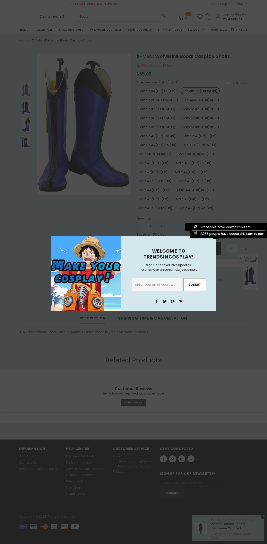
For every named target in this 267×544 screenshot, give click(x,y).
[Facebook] (157, 301)
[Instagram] (173, 301)
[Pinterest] (181, 301)
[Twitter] (165, 301)
